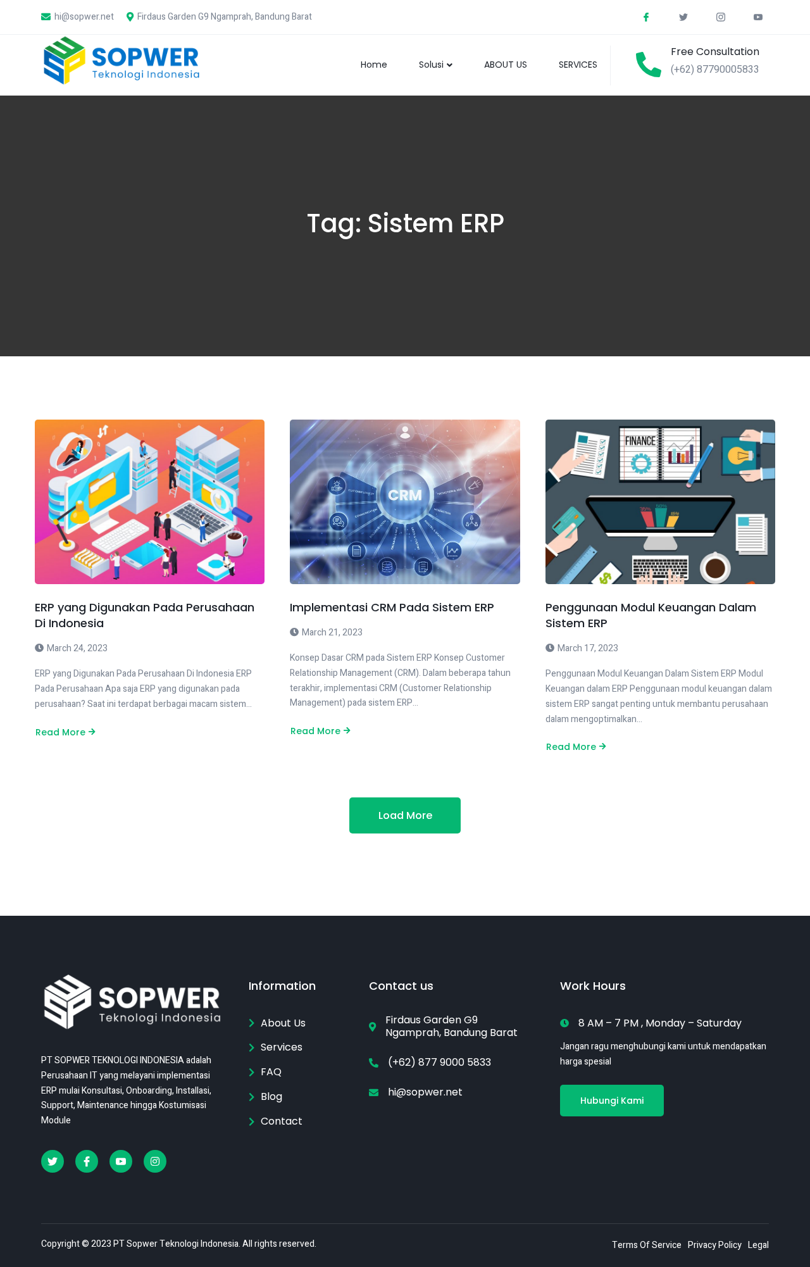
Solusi (431, 64)
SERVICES (578, 64)
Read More (60, 732)
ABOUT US (505, 64)
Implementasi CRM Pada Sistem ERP (392, 607)
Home (374, 64)
